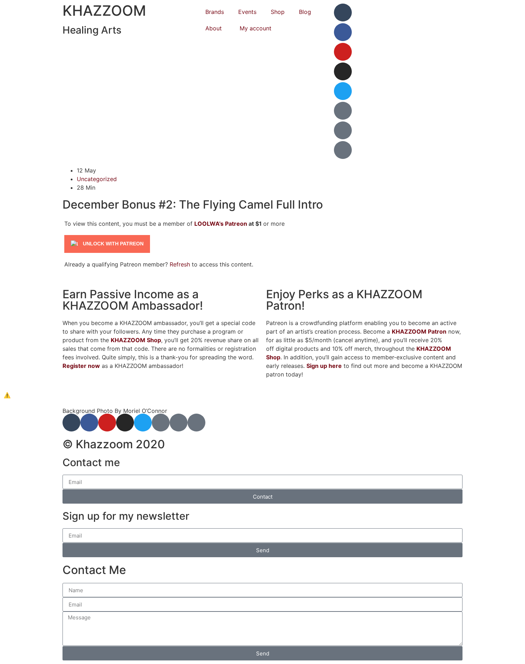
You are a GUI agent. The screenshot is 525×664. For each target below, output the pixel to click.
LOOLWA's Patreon (220, 223)
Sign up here (324, 365)
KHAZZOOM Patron (419, 331)
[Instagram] (343, 71)
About (213, 28)
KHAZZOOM (104, 10)
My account (255, 28)
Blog (305, 11)
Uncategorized (97, 179)
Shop (278, 11)
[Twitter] (343, 91)
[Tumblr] (343, 12)
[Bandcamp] (343, 130)
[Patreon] (343, 111)
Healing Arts (91, 30)
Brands (214, 11)
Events (247, 11)
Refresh (180, 264)
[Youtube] (343, 52)
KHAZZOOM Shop (136, 340)
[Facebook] (343, 32)
